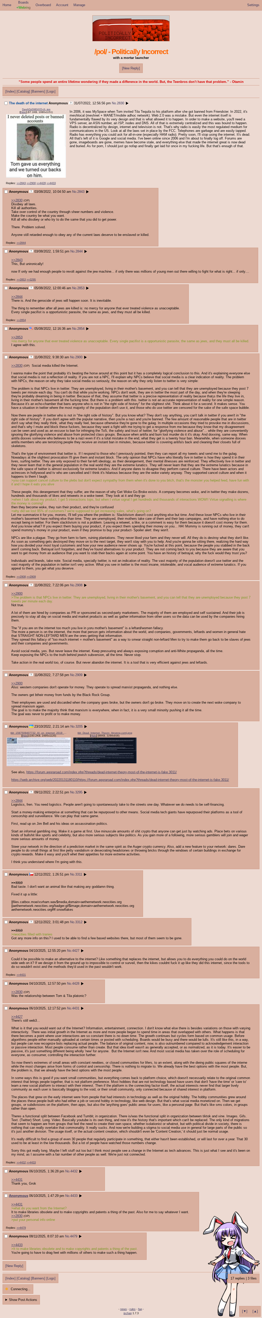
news (123, 1309)
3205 (79, 726)
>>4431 (21, 974)
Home (7, 5)
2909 (78, 675)
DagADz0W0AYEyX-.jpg (36, 109)
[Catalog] (23, 91)
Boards (23, 5)
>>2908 (21, 576)
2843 (80, 192)
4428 (75, 983)
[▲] (255, 1311)
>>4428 (41, 183)
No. (114, 103)
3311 (78, 874)
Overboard (43, 5)
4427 (75, 951)
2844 (79, 251)
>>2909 (31, 576)
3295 (78, 792)
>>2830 (17, 200)
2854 (80, 329)
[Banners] (38, 91)
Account (62, 5)
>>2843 (21, 183)
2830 (120, 103)
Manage (79, 5)
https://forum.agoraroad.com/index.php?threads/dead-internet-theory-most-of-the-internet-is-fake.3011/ (101, 772)
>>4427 (17, 1017)
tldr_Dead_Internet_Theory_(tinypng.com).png (105, 732)
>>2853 (21, 279)
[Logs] (51, 91)
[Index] (10, 91)
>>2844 (21, 242)
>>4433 (51, 183)
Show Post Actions (23, 1300)
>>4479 (21, 1227)
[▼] (244, 1311)
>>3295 (31, 279)
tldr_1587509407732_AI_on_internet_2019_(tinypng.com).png (38, 732)
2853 (80, 288)
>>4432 (21, 1162)
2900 (78, 357)
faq (140, 1309)
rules (132, 1309)
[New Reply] (131, 68)
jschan (128, 1313)
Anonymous (18, 1196)
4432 (74, 1171)
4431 (75, 1008)
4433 (74, 1196)
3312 (78, 922)
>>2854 (21, 320)
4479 (73, 1236)
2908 (78, 585)
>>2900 (31, 183)
